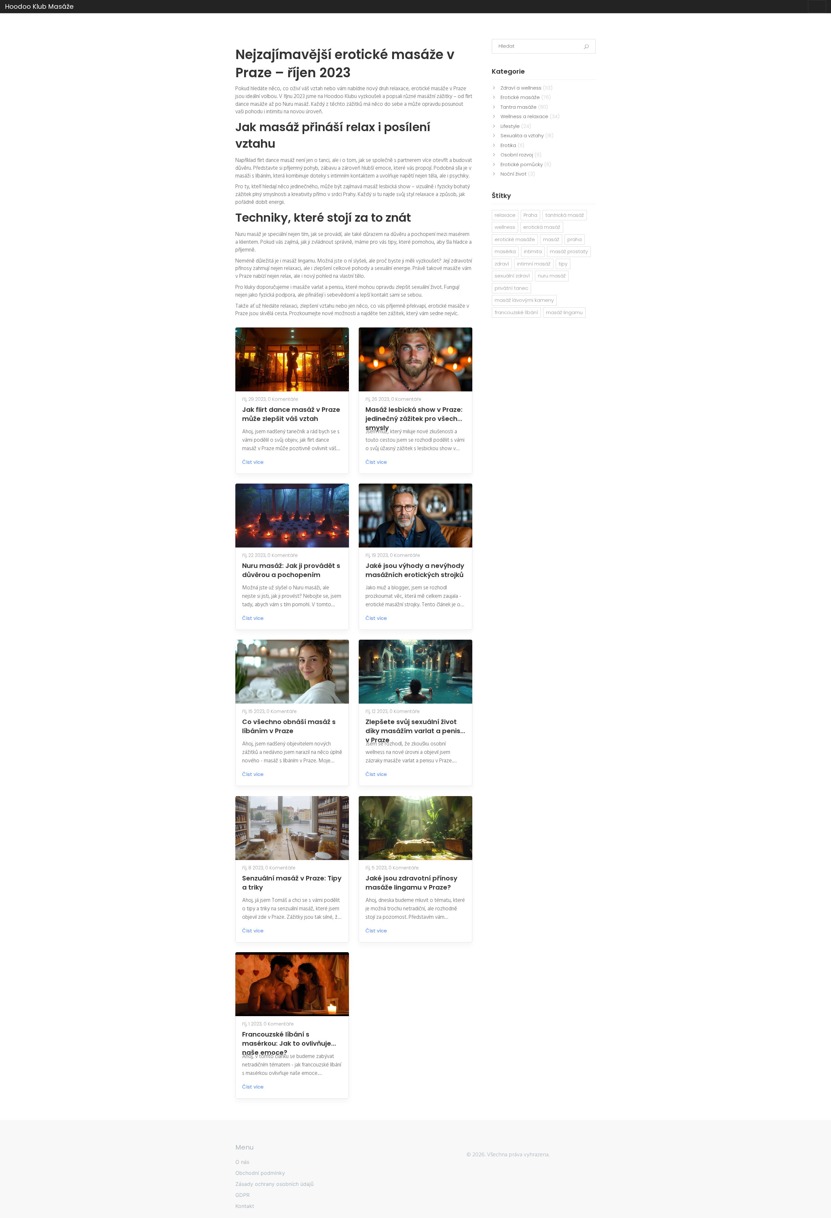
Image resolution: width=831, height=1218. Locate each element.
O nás (242, 1162)
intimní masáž (534, 263)
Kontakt (244, 1206)
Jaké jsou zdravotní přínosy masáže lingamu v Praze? (411, 883)
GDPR (242, 1195)
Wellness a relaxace (530, 116)
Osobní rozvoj (521, 154)
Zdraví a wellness (526, 87)
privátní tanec (511, 288)
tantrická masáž (564, 215)
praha (574, 239)
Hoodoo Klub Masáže (39, 6)
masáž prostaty (569, 251)
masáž (551, 239)
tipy (563, 263)
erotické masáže (515, 239)
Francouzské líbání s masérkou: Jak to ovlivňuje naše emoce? (286, 1039)
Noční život (518, 173)
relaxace (505, 215)
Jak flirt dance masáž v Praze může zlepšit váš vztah (291, 414)
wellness (505, 227)
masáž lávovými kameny (524, 300)
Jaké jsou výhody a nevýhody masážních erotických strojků (415, 570)
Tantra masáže (524, 107)
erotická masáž (541, 227)
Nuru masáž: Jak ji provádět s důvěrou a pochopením (291, 570)
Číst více (253, 462)
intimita (533, 251)
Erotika (512, 145)
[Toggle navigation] (817, 6)
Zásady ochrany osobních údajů (274, 1184)
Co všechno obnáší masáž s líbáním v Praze (289, 726)
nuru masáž (552, 275)
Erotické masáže (526, 97)
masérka (505, 251)
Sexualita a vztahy (527, 135)
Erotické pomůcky (526, 164)
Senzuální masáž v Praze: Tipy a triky (291, 883)
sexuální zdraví (512, 275)
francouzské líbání (516, 312)
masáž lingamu (564, 312)
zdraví (502, 263)
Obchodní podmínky (260, 1173)
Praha (530, 215)
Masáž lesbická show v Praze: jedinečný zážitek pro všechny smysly (415, 414)
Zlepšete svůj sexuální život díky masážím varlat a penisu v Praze (415, 726)
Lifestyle (516, 126)
